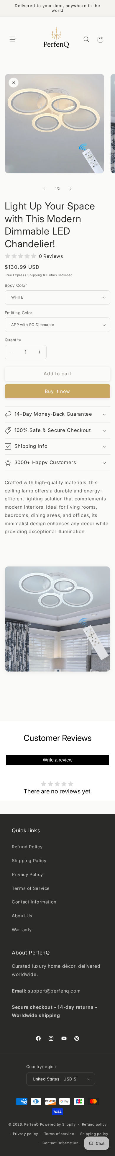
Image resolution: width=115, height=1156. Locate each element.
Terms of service (59, 1134)
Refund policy (94, 1124)
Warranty (22, 929)
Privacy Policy (27, 874)
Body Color (16, 285)
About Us (22, 915)
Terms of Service (31, 888)
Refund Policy (27, 846)
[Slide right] (70, 188)
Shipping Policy (29, 860)
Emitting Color (18, 312)
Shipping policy (94, 1134)
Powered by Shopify (58, 1124)
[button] (12, 39)
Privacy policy (25, 1134)
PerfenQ (31, 1124)
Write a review (58, 759)
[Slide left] (44, 188)
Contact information (60, 1143)
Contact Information (34, 902)
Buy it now (57, 391)
